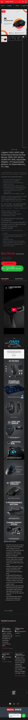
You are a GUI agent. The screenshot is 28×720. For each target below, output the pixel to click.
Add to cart (10, 263)
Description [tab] (5, 278)
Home (2, 5)
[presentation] (26, 692)
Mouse (17, 5)
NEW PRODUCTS (9, 652)
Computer (9, 5)
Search (20, 2)
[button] (25, 11)
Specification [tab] (19, 278)
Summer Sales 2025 (19, 653)
